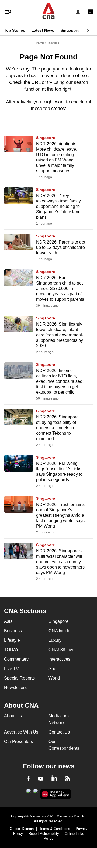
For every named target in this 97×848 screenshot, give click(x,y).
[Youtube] (40, 779)
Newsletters (15, 687)
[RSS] (67, 779)
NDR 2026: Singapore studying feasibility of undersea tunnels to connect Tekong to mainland (57, 428)
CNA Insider (60, 631)
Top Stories (14, 30)
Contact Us (59, 732)
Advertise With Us (21, 732)
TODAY (11, 649)
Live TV (11, 668)
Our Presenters (18, 741)
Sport (53, 668)
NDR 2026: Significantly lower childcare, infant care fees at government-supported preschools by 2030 (59, 335)
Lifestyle (12, 640)
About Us (13, 716)
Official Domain (22, 829)
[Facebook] (28, 779)
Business (13, 631)
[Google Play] (28, 792)
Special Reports (19, 678)
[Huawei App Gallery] (55, 794)
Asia (8, 621)
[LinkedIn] (54, 779)
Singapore (70, 30)
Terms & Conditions (54, 829)
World (54, 678)
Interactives (59, 659)
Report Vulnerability (44, 834)
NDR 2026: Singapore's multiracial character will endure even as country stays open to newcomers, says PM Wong (61, 562)
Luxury (54, 640)
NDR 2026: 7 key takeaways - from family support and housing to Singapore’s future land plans (58, 206)
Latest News (43, 30)
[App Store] (35, 792)
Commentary (16, 659)
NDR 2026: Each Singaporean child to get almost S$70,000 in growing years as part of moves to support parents (60, 288)
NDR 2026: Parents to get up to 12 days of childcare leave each (60, 247)
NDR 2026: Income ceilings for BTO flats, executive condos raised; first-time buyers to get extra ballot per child (60, 381)
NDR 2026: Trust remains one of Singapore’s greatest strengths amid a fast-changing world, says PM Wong (60, 515)
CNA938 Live (61, 649)
